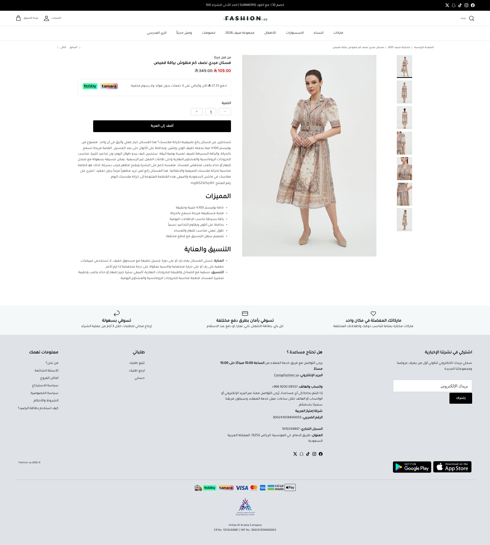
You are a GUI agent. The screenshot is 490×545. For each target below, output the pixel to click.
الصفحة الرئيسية (424, 47)
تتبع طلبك (137, 363)
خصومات (208, 33)
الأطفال (270, 33)
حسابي (139, 378)
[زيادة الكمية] (197, 111)
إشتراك (460, 398)
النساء (318, 33)
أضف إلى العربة (162, 126)
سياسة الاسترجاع (45, 386)
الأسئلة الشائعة (46, 371)
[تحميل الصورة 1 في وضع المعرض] (309, 156)
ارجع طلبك (137, 371)
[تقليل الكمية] (225, 111)
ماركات (338, 33)
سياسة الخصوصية (44, 393)
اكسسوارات (295, 33)
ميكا (217, 58)
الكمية (226, 103)
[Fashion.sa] (245, 18)
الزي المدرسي (156, 33)
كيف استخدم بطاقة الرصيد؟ (38, 408)
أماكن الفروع (49, 378)
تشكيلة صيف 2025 (399, 47)
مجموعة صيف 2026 (239, 33)
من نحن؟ (52, 363)
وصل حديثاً (184, 33)
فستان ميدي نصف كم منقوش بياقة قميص (358, 47)
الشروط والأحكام (46, 401)
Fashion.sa (25, 462)
